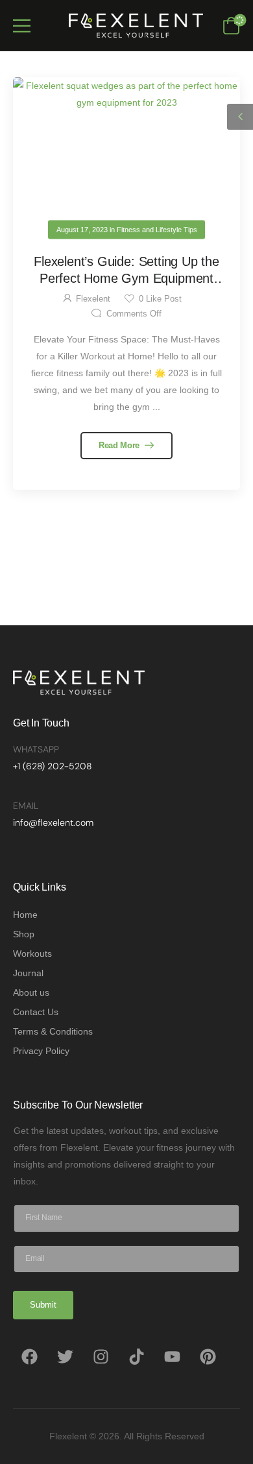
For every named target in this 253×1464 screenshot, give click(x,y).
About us (31, 992)
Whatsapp (36, 749)
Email (25, 805)
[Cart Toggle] (231, 25)
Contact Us (35, 1012)
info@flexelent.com (53, 822)
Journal (28, 973)
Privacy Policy (41, 1051)
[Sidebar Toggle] (240, 117)
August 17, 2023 (82, 230)
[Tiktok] (136, 1357)
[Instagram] (100, 1357)
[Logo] (132, 25)
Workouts (32, 953)
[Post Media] (126, 153)
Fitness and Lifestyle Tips (157, 230)
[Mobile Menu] (21, 25)
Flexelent (93, 299)
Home (25, 914)
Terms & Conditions (53, 1031)
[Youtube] (172, 1357)
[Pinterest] (207, 1357)
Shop (23, 934)
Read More (120, 445)
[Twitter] (65, 1357)
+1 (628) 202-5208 (52, 766)
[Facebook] (29, 1357)
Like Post (160, 299)
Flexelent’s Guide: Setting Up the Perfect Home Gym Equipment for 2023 (126, 278)
